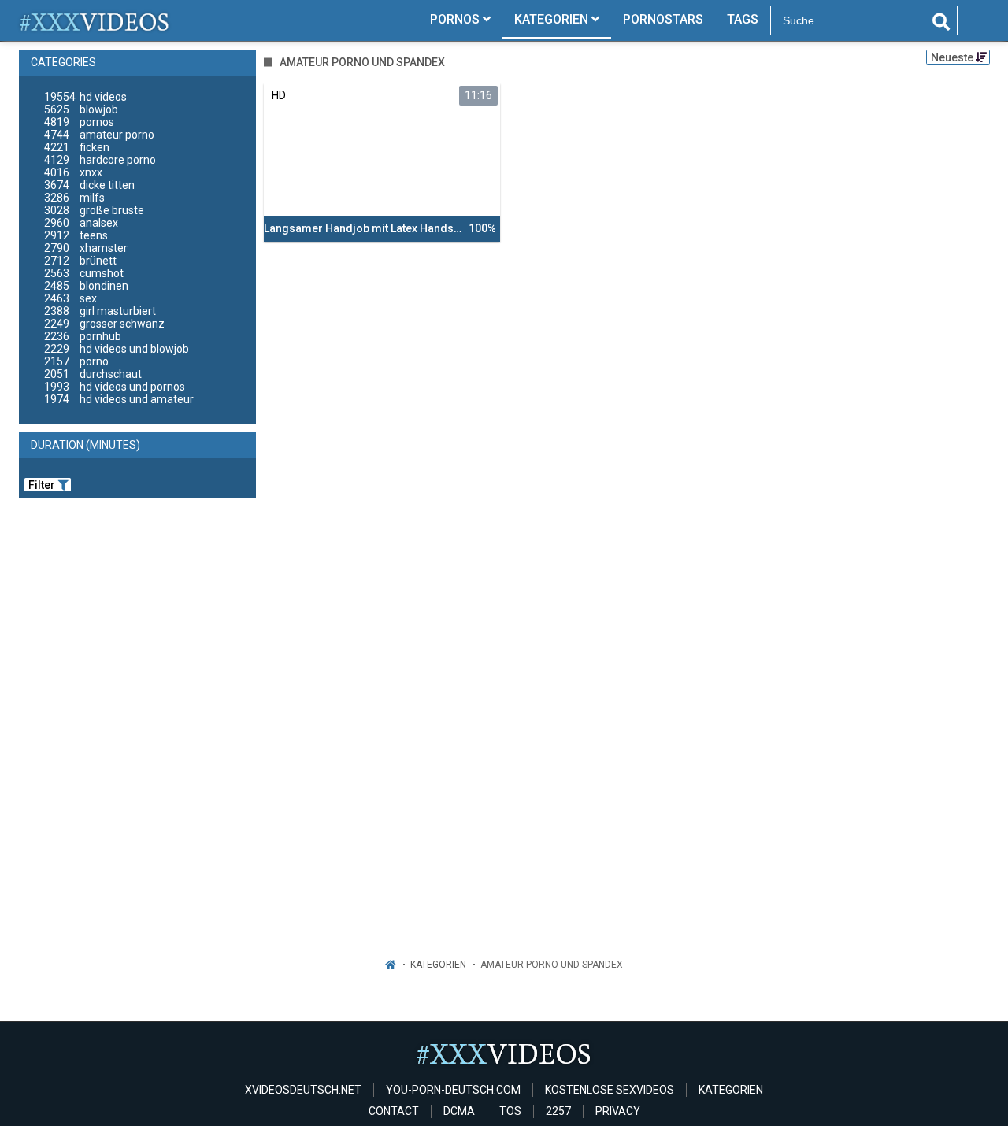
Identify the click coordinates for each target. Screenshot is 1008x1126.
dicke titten (89, 185)
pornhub (82, 336)
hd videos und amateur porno (119, 405)
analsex (81, 223)
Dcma (459, 1111)
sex (70, 298)
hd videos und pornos (114, 386)
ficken (76, 147)
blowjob (81, 109)
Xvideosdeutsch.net (303, 1089)
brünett (80, 260)
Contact (394, 1111)
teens (76, 235)
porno (76, 361)
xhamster (86, 248)
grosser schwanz (104, 323)
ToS (510, 1111)
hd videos (85, 97)
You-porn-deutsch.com (453, 1089)
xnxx (73, 172)
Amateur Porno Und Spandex (551, 964)
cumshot (84, 273)
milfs (74, 197)
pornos (79, 122)
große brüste (94, 210)
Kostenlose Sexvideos (609, 1089)
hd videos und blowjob (116, 349)
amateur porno (99, 134)
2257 (558, 1111)
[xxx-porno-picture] (95, 20)
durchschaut (93, 374)
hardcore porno (100, 160)
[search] (941, 22)
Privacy (617, 1111)
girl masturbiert (100, 311)
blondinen (86, 286)
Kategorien (438, 964)
